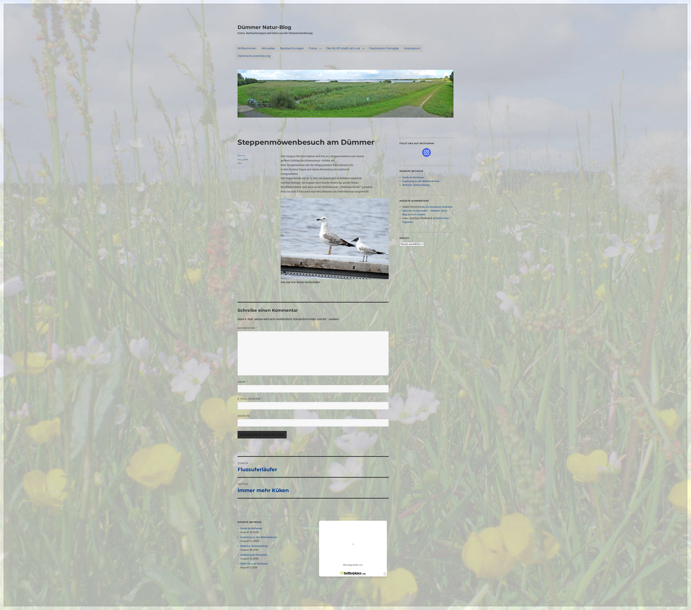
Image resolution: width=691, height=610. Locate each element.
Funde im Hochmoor (251, 528)
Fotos (313, 48)
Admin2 (241, 155)
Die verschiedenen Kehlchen (436, 207)
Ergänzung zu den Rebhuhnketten (258, 537)
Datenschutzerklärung (254, 56)
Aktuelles (268, 48)
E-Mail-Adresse (250, 398)
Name (243, 381)
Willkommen (247, 48)
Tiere (240, 163)
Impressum (412, 48)
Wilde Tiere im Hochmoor (254, 563)
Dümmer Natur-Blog (264, 27)
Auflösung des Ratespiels (253, 554)
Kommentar (248, 328)
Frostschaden (418, 214)
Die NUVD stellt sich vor (343, 48)
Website (244, 415)
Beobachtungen (292, 48)
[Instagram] (426, 152)
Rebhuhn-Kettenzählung (254, 546)
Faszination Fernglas (384, 48)
